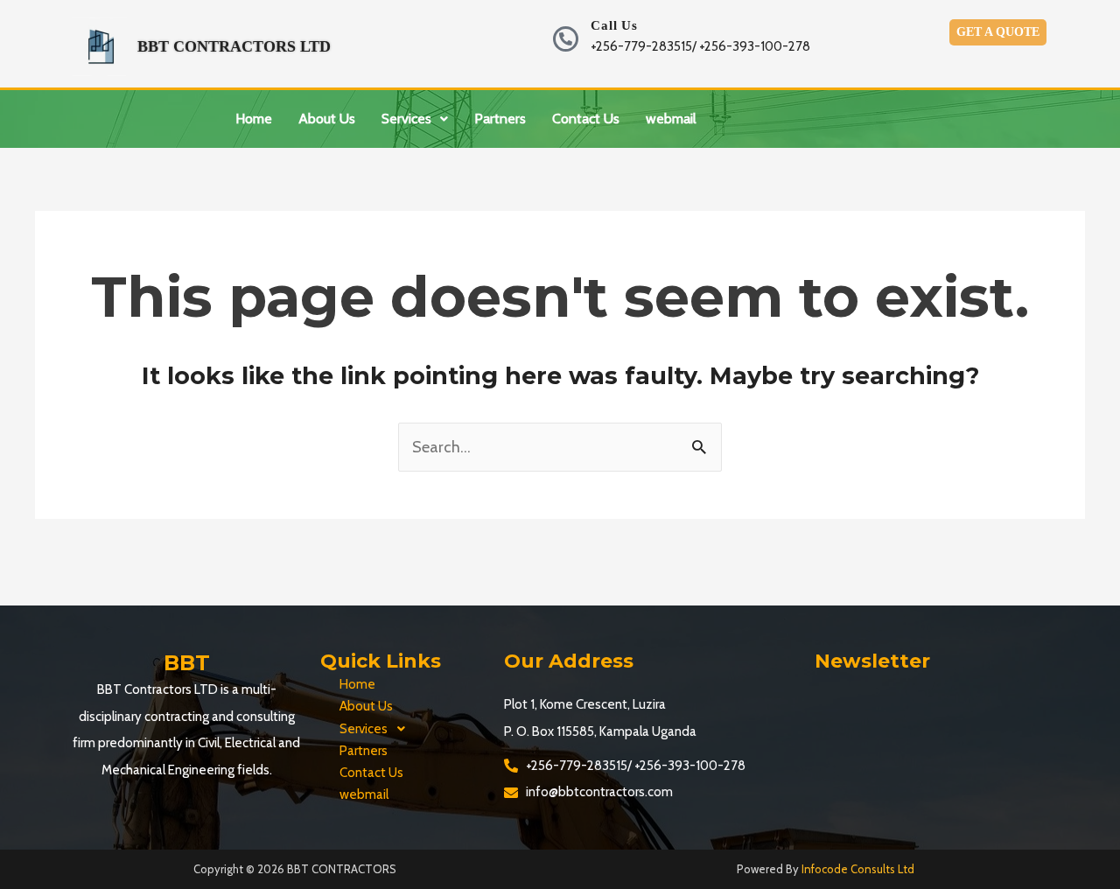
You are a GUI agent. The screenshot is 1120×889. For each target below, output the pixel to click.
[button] (414, 119)
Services (406, 118)
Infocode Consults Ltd (858, 869)
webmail (671, 118)
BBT (187, 663)
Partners (500, 118)
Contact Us (586, 118)
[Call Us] (565, 39)
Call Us (614, 25)
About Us (326, 118)
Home (253, 118)
